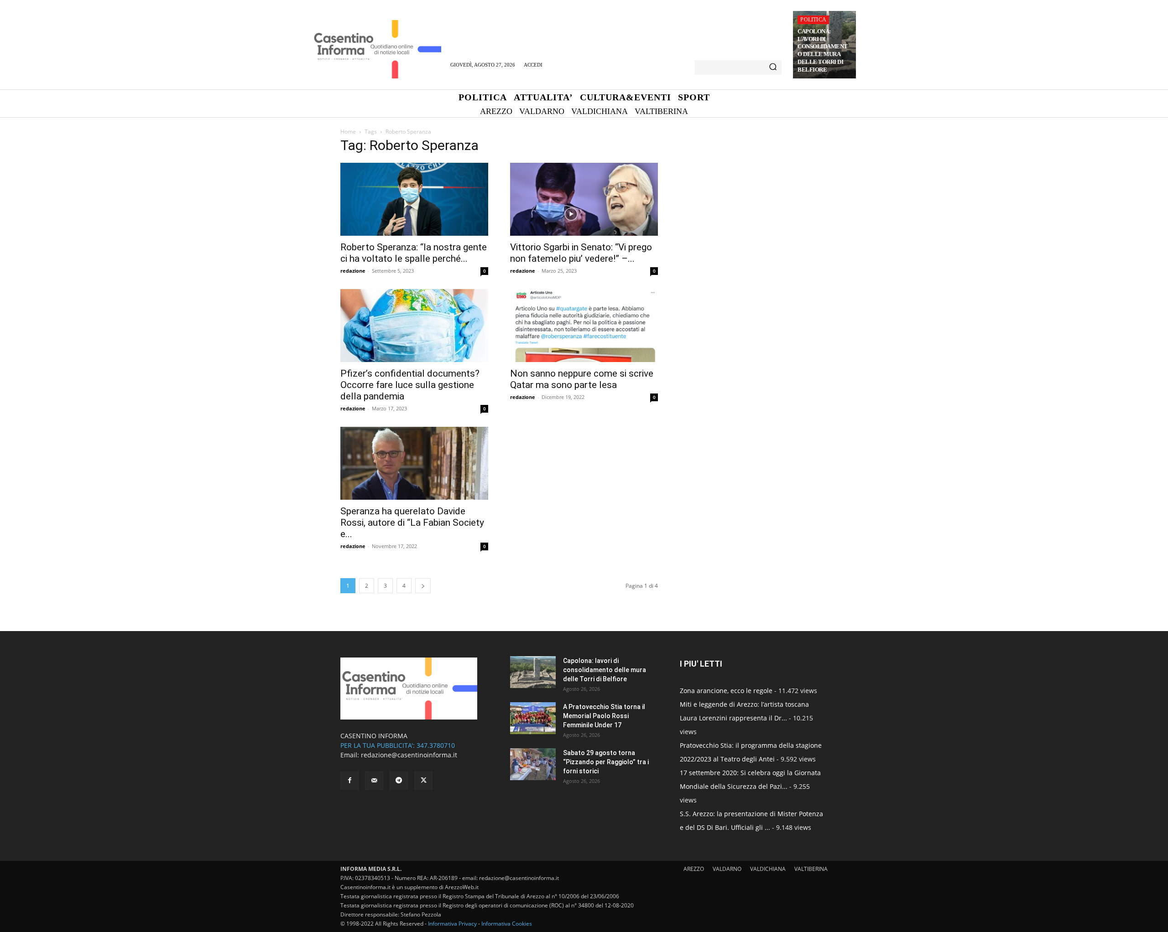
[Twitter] (423, 780)
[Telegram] (399, 780)
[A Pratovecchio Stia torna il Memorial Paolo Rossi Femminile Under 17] (533, 718)
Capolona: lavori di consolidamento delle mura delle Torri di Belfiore (823, 50)
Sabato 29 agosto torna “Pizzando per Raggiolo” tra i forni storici (606, 762)
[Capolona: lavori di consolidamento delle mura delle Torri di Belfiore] (533, 672)
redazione (352, 270)
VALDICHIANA (768, 869)
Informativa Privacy (452, 923)
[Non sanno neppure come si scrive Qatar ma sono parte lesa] (584, 325)
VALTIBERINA (811, 869)
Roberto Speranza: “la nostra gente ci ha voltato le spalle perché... (413, 253)
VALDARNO (727, 869)
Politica (813, 19)
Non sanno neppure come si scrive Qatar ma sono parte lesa (581, 379)
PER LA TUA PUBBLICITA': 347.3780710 (397, 745)
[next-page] (423, 585)
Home (348, 131)
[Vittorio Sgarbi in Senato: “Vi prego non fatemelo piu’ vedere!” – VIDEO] (584, 199)
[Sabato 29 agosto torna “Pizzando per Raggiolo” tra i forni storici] (533, 764)
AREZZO (693, 869)
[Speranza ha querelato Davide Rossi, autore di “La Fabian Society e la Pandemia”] (414, 463)
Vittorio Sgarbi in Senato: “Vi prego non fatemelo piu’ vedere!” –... (581, 253)
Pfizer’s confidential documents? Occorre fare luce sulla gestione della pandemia (410, 385)
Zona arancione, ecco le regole (726, 690)
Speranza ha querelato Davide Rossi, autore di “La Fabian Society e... (412, 522)
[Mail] (374, 780)
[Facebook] (349, 780)
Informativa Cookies (506, 923)
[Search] (773, 67)
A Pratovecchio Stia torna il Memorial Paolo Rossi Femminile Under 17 (604, 716)
